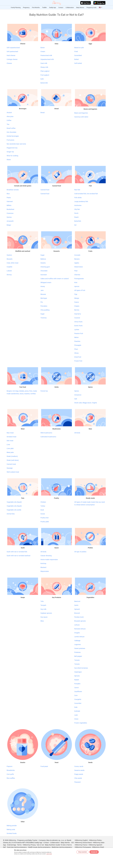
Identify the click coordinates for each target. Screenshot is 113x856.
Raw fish (77, 190)
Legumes (77, 644)
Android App (11, 845)
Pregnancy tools (91, 7)
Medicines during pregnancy (62, 847)
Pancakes (44, 306)
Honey (43, 286)
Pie (42, 302)
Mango (76, 298)
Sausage (10, 468)
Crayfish (9, 267)
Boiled (76, 59)
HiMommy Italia (98, 842)
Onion (76, 719)
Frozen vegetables (80, 723)
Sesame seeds (79, 770)
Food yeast (44, 766)
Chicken (43, 502)
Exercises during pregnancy (17, 847)
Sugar (43, 255)
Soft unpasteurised (13, 48)
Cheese (9, 63)
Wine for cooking (12, 156)
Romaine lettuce (80, 629)
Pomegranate (79, 278)
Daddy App (52, 7)
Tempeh (43, 605)
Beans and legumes (81, 113)
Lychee (76, 329)
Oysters (9, 255)
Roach (76, 217)
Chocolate (44, 271)
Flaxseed (77, 782)
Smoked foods (12, 833)
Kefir (42, 79)
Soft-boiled (78, 63)
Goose (43, 514)
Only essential (82, 852)
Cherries (77, 275)
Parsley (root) (79, 617)
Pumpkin (77, 684)
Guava (76, 302)
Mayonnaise (45, 571)
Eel (75, 225)
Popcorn (9, 766)
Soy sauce (44, 617)
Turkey (43, 506)
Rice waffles (11, 778)
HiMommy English (81, 840)
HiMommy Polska (95, 840)
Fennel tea (44, 391)
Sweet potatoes (79, 648)
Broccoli (77, 613)
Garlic (76, 605)
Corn (76, 695)
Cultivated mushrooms (48, 437)
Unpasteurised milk (47, 59)
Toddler (44, 7)
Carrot (76, 688)
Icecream (44, 275)
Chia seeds (78, 778)
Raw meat (10, 433)
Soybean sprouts (46, 613)
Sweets (43, 263)
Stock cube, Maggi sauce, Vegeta (85, 403)
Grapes (76, 306)
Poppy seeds (78, 774)
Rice (8, 194)
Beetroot (77, 601)
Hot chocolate (11, 132)
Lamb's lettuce (79, 637)
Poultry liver (45, 518)
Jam (42, 290)
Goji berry (77, 314)
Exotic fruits (78, 326)
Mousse (43, 294)
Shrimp (9, 275)
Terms (19, 845)
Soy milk (43, 609)
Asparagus (78, 672)
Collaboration (70, 7)
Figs (75, 294)
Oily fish (77, 209)
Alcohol (9, 112)
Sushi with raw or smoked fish (17, 552)
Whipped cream (46, 282)
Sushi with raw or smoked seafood (18, 556)
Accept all (94, 852)
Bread (43, 112)
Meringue (44, 298)
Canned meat (11, 464)
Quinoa (9, 217)
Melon (76, 337)
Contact (60, 7)
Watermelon (78, 267)
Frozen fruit (78, 361)
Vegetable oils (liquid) (14, 502)
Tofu (42, 601)
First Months (36, 7)
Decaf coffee (11, 128)
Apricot (76, 286)
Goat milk (44, 63)
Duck (42, 510)
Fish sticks (78, 197)
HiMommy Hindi (98, 847)
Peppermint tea (12, 148)
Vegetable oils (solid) (14, 510)
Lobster (9, 271)
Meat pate (10, 452)
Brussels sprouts (80, 621)
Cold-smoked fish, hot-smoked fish (86, 194)
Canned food (45, 190)
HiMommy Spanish (95, 845)
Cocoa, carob (78, 766)
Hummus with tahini (81, 117)
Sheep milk (44, 67)
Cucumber (77, 703)
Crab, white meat (12, 263)
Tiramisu (44, 318)
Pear (76, 271)
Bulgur (9, 225)
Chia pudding (45, 310)
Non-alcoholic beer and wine (16, 144)
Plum (76, 349)
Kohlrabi (77, 711)
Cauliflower (78, 691)
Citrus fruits (78, 322)
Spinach (77, 609)
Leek (76, 715)
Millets (9, 205)
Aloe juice (10, 116)
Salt (75, 399)
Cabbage (77, 640)
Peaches (77, 341)
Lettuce (77, 625)
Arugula (77, 633)
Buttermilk (44, 83)
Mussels (9, 259)
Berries (76, 310)
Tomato (77, 660)
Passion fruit (78, 333)
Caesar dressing (46, 556)
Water (9, 159)
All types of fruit (79, 290)
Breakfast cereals (13, 190)
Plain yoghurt (45, 71)
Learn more (49, 854)
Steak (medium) (12, 456)
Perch (76, 213)
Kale (75, 707)
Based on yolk (79, 48)
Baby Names (80, 7)
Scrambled (78, 55)
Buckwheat (10, 209)
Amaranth (10, 221)
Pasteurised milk (46, 55)
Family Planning (16, 7)
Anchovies (77, 205)
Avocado (77, 255)
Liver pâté (10, 448)
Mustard (43, 567)
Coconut (77, 318)
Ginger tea (10, 152)
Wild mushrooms (46, 433)
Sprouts (77, 676)
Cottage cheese (12, 59)
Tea (8, 124)
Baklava (43, 259)
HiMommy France (81, 845)
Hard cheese (11, 55)
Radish (76, 680)
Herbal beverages (13, 136)
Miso (42, 621)
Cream (43, 51)
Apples (76, 263)
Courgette (77, 699)
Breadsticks (11, 770)
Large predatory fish (81, 201)
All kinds (77, 433)
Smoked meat (11, 437)
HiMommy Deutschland (83, 842)
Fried (76, 51)
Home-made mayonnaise (49, 559)
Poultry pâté (45, 522)
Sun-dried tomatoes (81, 668)
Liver (8, 444)
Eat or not (40, 845)
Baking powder (12, 825)
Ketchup (43, 563)
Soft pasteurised (12, 51)
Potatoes (77, 652)
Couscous (10, 213)
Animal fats (11, 514)
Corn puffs (10, 774)
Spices (76, 391)
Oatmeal (10, 201)
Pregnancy (26, 7)
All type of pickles (80, 552)
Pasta (9, 197)
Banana (76, 259)
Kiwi (75, 282)
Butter (43, 48)
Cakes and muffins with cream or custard (55, 278)
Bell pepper (78, 656)
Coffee (9, 120)
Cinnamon (77, 395)
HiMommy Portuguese (83, 847)
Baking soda (11, 829)
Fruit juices (10, 140)
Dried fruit (77, 357)
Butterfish (77, 221)
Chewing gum (45, 267)
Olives (76, 353)
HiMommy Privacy (29, 845)
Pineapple (77, 345)
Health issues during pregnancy (39, 847)
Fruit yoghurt (45, 75)
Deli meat (10, 441)
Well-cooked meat (13, 472)
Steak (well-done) (13, 460)
